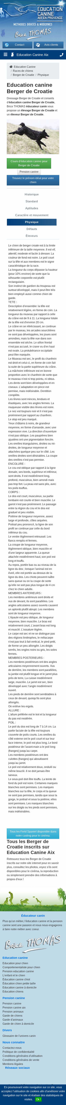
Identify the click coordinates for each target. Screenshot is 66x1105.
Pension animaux (13, 1011)
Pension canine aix (14, 1007)
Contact (19, 44)
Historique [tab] (32, 194)
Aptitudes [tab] (31, 208)
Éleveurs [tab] (32, 235)
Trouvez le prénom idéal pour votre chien (33, 180)
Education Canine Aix (32, 55)
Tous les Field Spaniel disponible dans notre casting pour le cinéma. (33, 833)
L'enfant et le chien (14, 975)
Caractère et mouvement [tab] (31, 215)
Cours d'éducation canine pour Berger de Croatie (29, 163)
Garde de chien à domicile (18, 1023)
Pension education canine (18, 971)
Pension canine (29, 171)
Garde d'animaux (13, 1019)
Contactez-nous (12, 1047)
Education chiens (13, 991)
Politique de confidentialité (18, 1051)
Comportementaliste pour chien (21, 967)
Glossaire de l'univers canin (19, 1035)
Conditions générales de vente (21, 1060)
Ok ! (38, 1099)
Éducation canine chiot (16, 979)
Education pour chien (15, 963)
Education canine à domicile (20, 987)
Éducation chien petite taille (19, 983)
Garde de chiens (12, 1015)
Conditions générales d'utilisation (22, 1055)
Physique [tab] (32, 222)
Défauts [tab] (32, 229)
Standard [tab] (32, 201)
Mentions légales (13, 1064)
